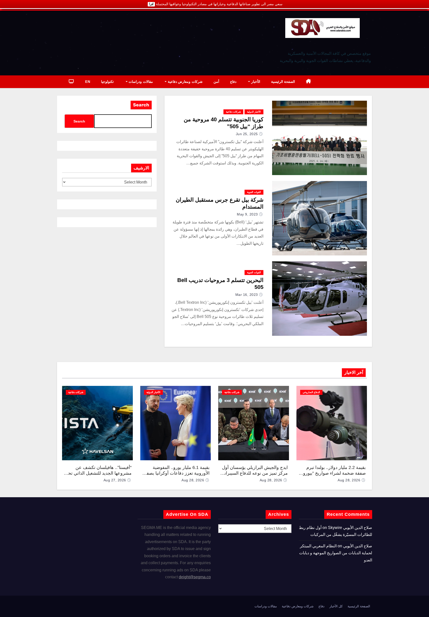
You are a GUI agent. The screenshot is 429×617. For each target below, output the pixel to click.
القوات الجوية (254, 192)
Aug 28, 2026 (349, 480)
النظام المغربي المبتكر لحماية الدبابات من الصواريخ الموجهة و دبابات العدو (335, 553)
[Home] (308, 81)
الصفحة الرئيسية (283, 82)
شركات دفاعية (233, 111)
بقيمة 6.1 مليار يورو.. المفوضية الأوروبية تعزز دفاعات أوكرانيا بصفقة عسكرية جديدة (176, 473)
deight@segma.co (195, 577)
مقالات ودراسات (140, 82)
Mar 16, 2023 (246, 295)
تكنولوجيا (107, 82)
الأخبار (255, 82)
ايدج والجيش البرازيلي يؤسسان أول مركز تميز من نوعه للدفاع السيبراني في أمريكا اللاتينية (254, 473)
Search (141, 105)
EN (87, 82)
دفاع (233, 82)
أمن (216, 82)
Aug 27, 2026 (115, 480)
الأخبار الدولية (254, 111)
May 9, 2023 (247, 214)
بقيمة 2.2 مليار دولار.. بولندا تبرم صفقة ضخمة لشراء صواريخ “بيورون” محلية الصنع (332, 473)
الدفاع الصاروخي (311, 392)
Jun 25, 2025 (247, 134)
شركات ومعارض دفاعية (185, 82)
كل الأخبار (336, 606)
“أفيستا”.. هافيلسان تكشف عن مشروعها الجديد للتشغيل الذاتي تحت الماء (98, 473)
